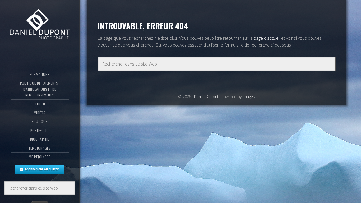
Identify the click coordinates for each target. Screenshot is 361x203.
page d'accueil (267, 38)
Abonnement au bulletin (42, 169)
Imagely (249, 96)
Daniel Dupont (39, 25)
